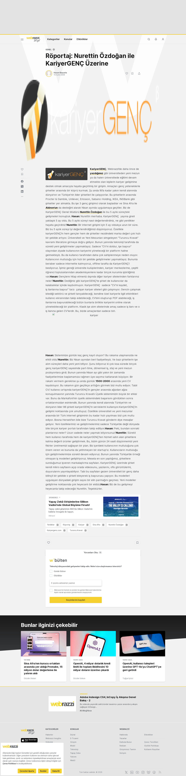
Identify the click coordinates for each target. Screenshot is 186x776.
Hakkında (124, 735)
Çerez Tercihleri (151, 742)
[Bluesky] (148, 772)
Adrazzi (52, 516)
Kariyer (81, 525)
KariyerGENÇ (98, 168)
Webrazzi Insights (53, 738)
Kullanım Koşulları (152, 749)
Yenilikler (51, 525)
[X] (126, 772)
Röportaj (66, 525)
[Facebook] (153, 772)
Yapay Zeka (78, 660)
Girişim (73, 742)
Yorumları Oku (92, 552)
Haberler (49, 735)
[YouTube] (137, 772)
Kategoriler (53, 39)
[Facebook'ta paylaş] (22, 181)
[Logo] (33, 39)
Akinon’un (52, 207)
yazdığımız (96, 173)
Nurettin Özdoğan (91, 212)
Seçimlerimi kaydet (75, 600)
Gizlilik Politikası (151, 746)
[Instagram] (142, 772)
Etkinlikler (82, 39)
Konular (68, 39)
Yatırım (27, 660)
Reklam (123, 746)
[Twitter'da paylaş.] (22, 186)
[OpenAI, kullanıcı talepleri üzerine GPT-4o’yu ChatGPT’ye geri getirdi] (142, 644)
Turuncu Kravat (76, 530)
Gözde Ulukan (30, 678)
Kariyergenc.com (54, 530)
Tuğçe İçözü (128, 678)
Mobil (72, 746)
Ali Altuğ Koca (86, 711)
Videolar (49, 742)
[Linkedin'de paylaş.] (22, 191)
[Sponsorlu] (120, 507)
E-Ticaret (74, 738)
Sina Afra (96, 525)
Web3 (72, 760)
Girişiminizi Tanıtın (128, 749)
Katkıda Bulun (126, 742)
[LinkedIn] (131, 772)
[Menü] (22, 40)
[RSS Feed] (159, 772)
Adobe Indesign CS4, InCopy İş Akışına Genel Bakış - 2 (108, 699)
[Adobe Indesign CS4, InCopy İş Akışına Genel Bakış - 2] (62, 703)
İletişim (123, 753)
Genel (48, 49)
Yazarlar (123, 738)
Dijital (72, 735)
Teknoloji (74, 749)
